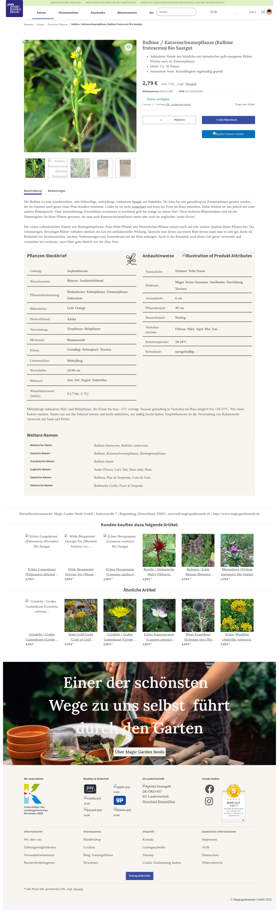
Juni (70, 380)
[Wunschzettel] (236, 12)
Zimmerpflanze (117, 292)
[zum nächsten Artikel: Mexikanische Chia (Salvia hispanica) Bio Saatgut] (251, 24)
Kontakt (148, 839)
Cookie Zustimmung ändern (162, 862)
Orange (80, 308)
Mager (179, 282)
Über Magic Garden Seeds (139, 751)
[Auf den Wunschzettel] (128, 47)
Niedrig (180, 317)
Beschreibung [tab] (33, 191)
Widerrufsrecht (212, 862)
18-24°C (181, 342)
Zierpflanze (75, 329)
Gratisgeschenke (154, 847)
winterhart (138, 206)
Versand (190, 84)
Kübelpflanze (96, 292)
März (191, 329)
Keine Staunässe (197, 282)
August (86, 380)
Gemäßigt (74, 349)
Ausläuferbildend (91, 280)
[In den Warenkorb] (27, 38)
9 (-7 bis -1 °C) (77, 394)
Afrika (71, 319)
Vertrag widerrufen (139, 876)
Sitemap (148, 855)
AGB (205, 847)
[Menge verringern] (147, 120)
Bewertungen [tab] (56, 191)
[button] (228, 12)
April (199, 329)
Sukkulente (75, 298)
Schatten (181, 271)
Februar (180, 329)
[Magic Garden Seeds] (14, 12)
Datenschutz (210, 855)
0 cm (178, 298)
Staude (137, 202)
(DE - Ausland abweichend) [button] (178, 104)
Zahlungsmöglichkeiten (40, 847)
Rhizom (72, 280)
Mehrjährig (75, 361)
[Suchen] (200, 12)
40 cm (179, 308)
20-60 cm (73, 370)
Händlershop (92, 839)
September (99, 380)
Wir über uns (33, 839)
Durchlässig (234, 282)
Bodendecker (76, 292)
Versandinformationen (39, 855)
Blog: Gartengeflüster (98, 855)
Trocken (105, 349)
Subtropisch (90, 349)
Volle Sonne (196, 271)
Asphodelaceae (77, 271)
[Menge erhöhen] (192, 120)
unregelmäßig (184, 351)
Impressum (209, 839)
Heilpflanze (92, 329)
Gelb (70, 308)
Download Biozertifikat (159, 801)
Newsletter (90, 862)
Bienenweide (76, 340)
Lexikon (89, 847)
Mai (207, 329)
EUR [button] (213, 12)
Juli (76, 380)
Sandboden (217, 282)
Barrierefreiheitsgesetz (39, 862)
